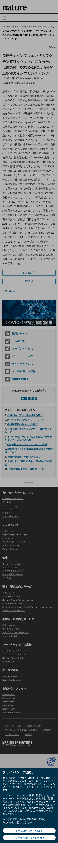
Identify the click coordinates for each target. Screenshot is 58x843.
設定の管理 (8, 822)
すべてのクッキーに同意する (29, 830)
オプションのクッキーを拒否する (29, 837)
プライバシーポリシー (36, 810)
